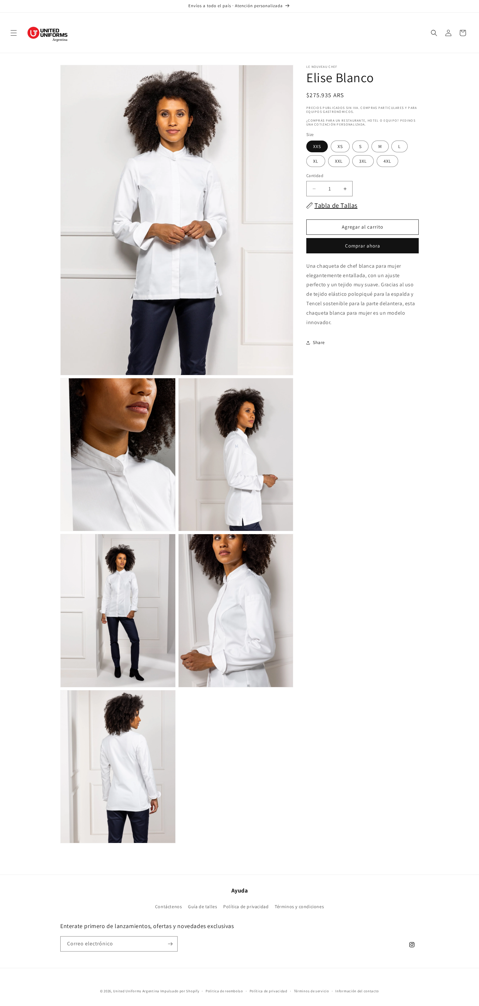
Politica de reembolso (224, 991)
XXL (339, 161)
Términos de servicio (311, 991)
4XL (387, 161)
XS (340, 147)
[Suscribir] (170, 944)
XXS (317, 147)
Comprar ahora (362, 246)
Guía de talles (202, 906)
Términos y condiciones (299, 906)
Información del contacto (357, 991)
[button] (14, 33)
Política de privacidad (246, 906)
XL (315, 161)
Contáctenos (168, 906)
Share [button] (319, 342)
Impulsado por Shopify (179, 991)
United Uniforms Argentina (136, 991)
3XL (363, 161)
